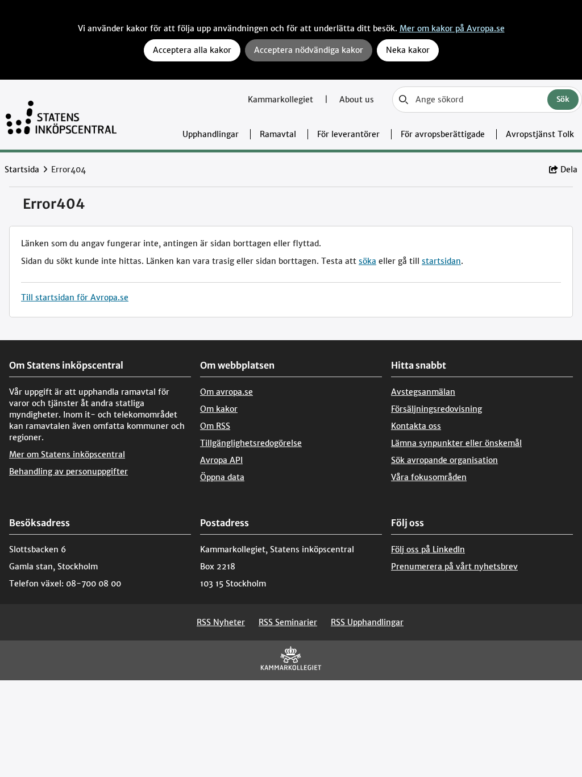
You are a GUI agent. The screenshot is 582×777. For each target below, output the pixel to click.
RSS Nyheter (221, 622)
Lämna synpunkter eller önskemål (456, 443)
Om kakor (219, 409)
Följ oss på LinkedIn (428, 549)
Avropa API (221, 460)
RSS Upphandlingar (367, 622)
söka (367, 261)
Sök (562, 99)
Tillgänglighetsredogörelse (251, 443)
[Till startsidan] (61, 114)
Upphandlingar (210, 134)
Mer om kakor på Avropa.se (452, 28)
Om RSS (215, 426)
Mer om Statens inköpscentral (67, 454)
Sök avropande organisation (444, 460)
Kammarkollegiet (281, 99)
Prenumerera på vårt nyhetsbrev (454, 566)
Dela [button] (568, 169)
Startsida (22, 169)
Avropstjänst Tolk (540, 134)
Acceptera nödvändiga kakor (308, 50)
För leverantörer (348, 134)
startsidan (441, 261)
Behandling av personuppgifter (68, 471)
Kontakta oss (416, 426)
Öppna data (222, 477)
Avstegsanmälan (423, 392)
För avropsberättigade (443, 134)
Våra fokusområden (429, 477)
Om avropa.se (226, 392)
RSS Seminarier (288, 622)
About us (356, 99)
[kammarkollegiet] (291, 660)
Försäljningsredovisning (436, 409)
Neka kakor (408, 50)
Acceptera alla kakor (192, 50)
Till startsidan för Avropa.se (74, 297)
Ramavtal (278, 134)
